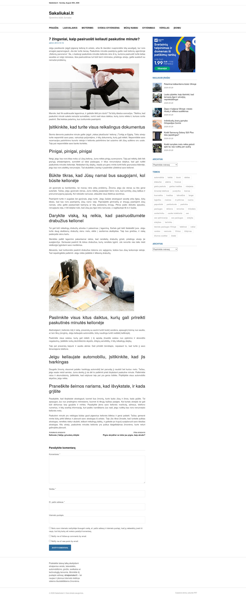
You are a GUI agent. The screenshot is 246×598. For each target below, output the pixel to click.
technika (168, 222)
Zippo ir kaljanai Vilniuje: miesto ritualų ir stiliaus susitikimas (178, 110)
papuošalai (158, 204)
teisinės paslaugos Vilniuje (165, 226)
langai (191, 195)
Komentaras (54, 454)
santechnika (159, 213)
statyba (190, 217)
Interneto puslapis (56, 515)
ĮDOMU (177, 27)
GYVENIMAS (148, 27)
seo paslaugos (177, 217)
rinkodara (191, 208)
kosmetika (158, 195)
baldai (170, 177)
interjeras (189, 186)
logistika (157, 199)
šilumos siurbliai (160, 235)
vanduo (157, 231)
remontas (180, 208)
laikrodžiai (181, 195)
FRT (195, 592)
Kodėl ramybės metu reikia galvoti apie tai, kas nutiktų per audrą (179, 145)
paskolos (184, 204)
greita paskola (160, 186)
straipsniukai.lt (70, 575)
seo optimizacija (161, 217)
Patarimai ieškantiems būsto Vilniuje (180, 84)
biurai (178, 177)
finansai (178, 181)
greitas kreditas (175, 186)
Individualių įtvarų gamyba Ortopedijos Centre (176, 122)
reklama (169, 208)
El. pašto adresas (57, 502)
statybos (157, 222)
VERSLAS (164, 27)
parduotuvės (172, 204)
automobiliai (159, 177)
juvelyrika (177, 190)
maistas (168, 199)
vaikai (192, 226)
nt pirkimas (179, 199)
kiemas (187, 190)
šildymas (188, 231)
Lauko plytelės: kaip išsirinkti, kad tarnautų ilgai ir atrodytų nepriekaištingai (179, 97)
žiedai (173, 235)
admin (51, 42)
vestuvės (167, 231)
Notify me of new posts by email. (65, 541)
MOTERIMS (87, 27)
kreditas (169, 195)
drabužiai (158, 181)
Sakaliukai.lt (61, 13)
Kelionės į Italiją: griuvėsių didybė (64, 433)
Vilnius (178, 231)
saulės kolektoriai (175, 213)
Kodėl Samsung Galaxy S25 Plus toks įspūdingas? (179, 133)
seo (187, 213)
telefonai (183, 226)
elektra (168, 181)
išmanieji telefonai (161, 190)
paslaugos (158, 208)
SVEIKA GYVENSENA (109, 27)
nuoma (190, 199)
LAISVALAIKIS (70, 27)
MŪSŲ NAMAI (131, 27)
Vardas (52, 489)
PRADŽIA (54, 27)
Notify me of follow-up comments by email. (69, 536)
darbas (187, 177)
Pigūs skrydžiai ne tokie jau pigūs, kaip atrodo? (124, 433)
